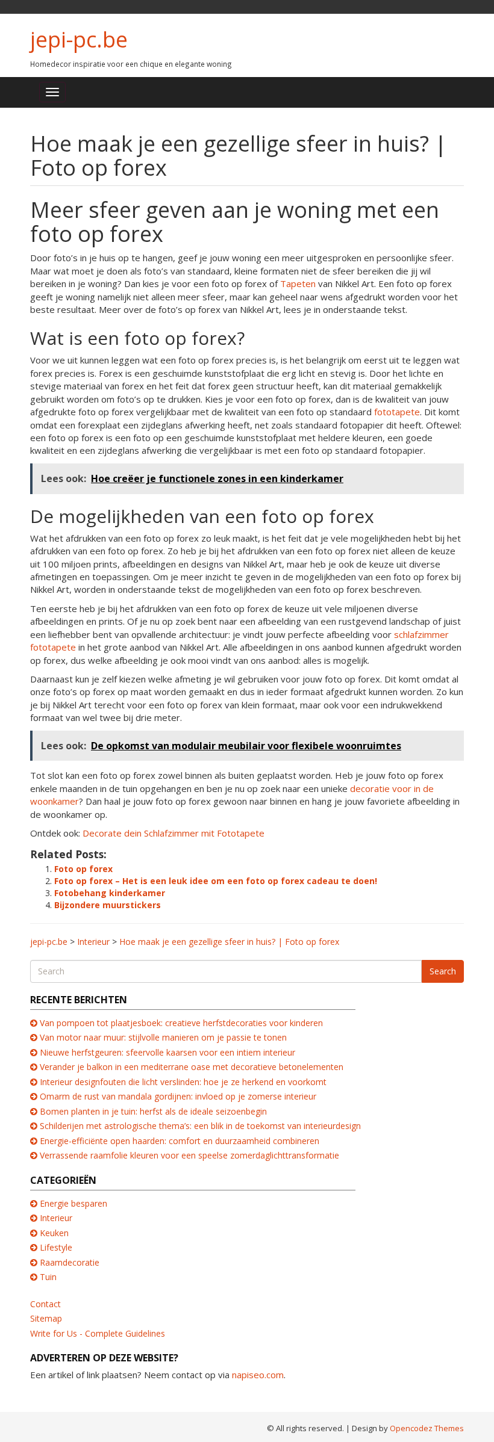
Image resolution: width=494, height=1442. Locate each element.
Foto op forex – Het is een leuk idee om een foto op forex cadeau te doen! (215, 881)
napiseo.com (258, 1375)
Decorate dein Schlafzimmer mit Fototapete (173, 833)
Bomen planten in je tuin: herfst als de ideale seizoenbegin (153, 1111)
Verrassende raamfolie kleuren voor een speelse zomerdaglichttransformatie (189, 1155)
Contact (45, 1304)
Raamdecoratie (69, 1262)
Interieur (56, 1218)
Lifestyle (56, 1247)
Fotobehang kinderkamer (109, 893)
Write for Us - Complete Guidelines (97, 1333)
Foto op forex (83, 868)
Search (443, 971)
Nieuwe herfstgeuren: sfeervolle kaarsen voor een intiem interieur (167, 1052)
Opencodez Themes (427, 1428)
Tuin (48, 1277)
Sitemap (46, 1318)
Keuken (54, 1233)
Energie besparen (73, 1203)
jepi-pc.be (79, 39)
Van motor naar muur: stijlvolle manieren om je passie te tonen (163, 1037)
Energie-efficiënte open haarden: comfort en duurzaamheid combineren (179, 1140)
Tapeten (298, 283)
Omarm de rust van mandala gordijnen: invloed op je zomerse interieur (178, 1096)
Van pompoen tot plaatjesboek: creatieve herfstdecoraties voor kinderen (181, 1023)
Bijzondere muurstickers (107, 905)
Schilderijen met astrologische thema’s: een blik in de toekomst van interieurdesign (200, 1125)
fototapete (397, 412)
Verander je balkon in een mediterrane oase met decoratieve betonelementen (191, 1066)
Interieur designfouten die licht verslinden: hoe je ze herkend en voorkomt (183, 1082)
